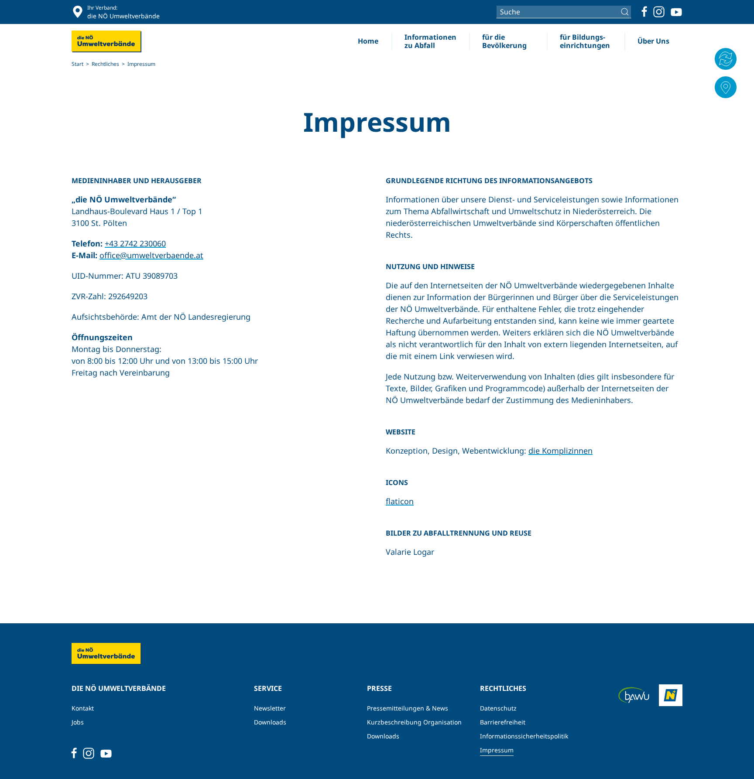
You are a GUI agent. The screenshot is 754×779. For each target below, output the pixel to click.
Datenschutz (498, 708)
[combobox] (563, 11)
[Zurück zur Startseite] (106, 41)
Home (368, 41)
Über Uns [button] (653, 41)
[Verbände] (726, 87)
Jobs (78, 722)
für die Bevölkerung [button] (504, 41)
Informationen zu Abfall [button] (430, 41)
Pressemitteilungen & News (407, 708)
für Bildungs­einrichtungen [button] (585, 41)
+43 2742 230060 (135, 243)
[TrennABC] (726, 59)
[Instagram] (659, 12)
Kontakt (83, 708)
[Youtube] (676, 12)
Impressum (377, 121)
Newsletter (270, 708)
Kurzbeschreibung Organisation (414, 722)
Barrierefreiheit (502, 722)
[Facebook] (644, 12)
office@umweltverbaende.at (151, 255)
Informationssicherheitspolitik (524, 736)
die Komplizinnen (560, 450)
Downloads (270, 722)
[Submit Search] (625, 11)
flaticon (400, 501)
